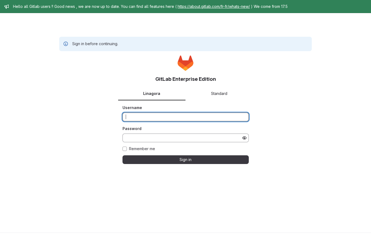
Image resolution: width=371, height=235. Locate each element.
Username (132, 107)
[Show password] (244, 138)
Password (132, 128)
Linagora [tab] (151, 93)
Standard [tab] (219, 93)
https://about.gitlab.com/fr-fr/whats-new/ (214, 6)
